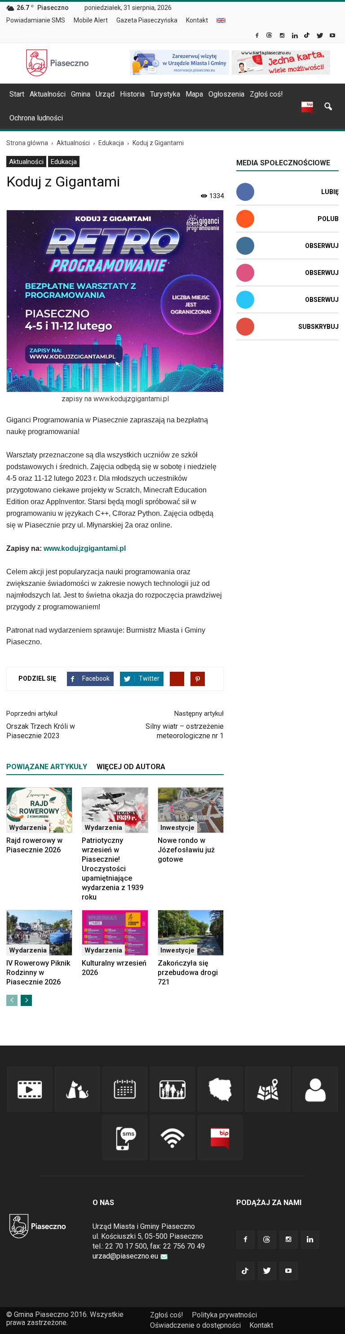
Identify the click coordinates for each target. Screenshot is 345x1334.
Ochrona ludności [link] (36, 118)
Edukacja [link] (64, 162)
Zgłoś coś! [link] (266, 94)
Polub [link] (328, 218)
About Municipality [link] (221, 20)
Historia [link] (132, 94)
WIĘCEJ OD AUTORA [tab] (131, 766)
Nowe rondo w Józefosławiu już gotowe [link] (186, 850)
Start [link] (16, 94)
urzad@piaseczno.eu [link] (125, 1256)
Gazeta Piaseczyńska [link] (146, 20)
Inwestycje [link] (177, 828)
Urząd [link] (105, 94)
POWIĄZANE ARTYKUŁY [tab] (46, 766)
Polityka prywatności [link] (224, 1315)
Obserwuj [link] (322, 245)
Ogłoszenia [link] (226, 94)
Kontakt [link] (197, 20)
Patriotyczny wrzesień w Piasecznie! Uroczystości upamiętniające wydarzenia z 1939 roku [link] (112, 868)
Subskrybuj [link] (318, 326)
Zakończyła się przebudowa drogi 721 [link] (188, 972)
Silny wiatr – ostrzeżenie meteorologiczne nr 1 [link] (185, 731)
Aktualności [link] (48, 94)
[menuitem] (39, 20)
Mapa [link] (194, 94)
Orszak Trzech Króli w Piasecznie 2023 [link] (40, 731)
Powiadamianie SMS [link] (35, 20)
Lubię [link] (330, 191)
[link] (257, 36)
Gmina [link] (80, 94)
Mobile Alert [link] (91, 20)
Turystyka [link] (165, 94)
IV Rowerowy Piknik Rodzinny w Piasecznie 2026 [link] (38, 972)
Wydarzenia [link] (28, 828)
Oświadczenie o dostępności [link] (195, 1325)
